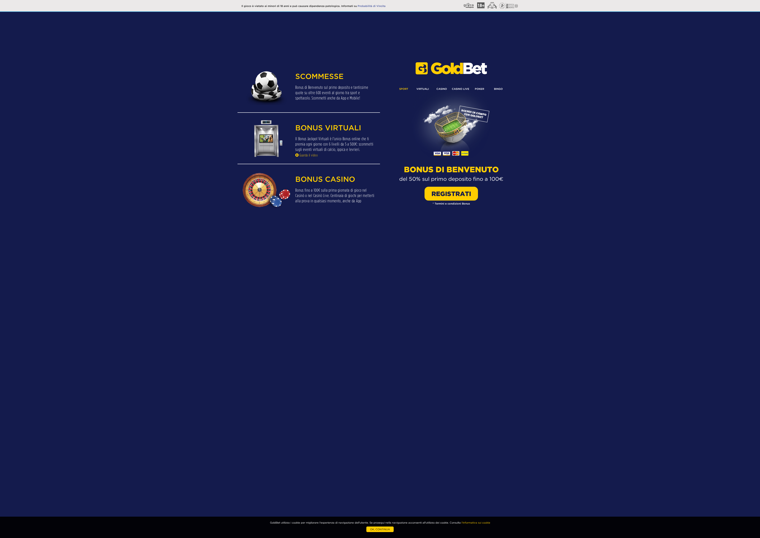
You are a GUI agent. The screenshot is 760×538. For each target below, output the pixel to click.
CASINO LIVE (460, 88)
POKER (479, 88)
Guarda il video (308, 155)
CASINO (441, 88)
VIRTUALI (422, 88)
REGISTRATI (451, 193)
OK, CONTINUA (380, 529)
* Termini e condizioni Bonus (451, 203)
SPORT (403, 88)
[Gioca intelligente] (492, 9)
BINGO (498, 88)
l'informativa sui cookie (476, 522)
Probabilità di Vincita (372, 6)
